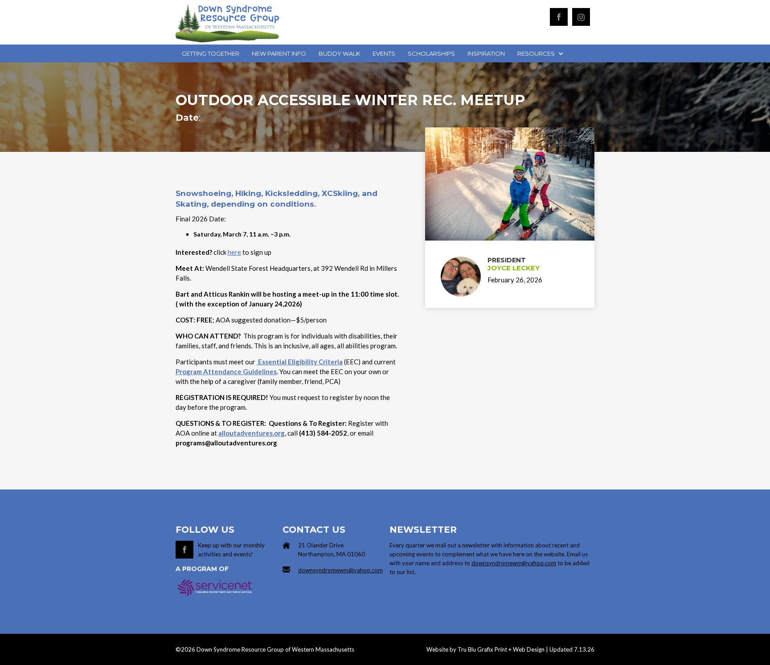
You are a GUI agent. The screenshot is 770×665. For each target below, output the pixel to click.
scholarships (431, 53)
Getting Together (210, 53)
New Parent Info (279, 53)
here (234, 252)
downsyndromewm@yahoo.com (340, 570)
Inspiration (486, 53)
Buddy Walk (339, 53)
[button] (539, 53)
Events (384, 53)
